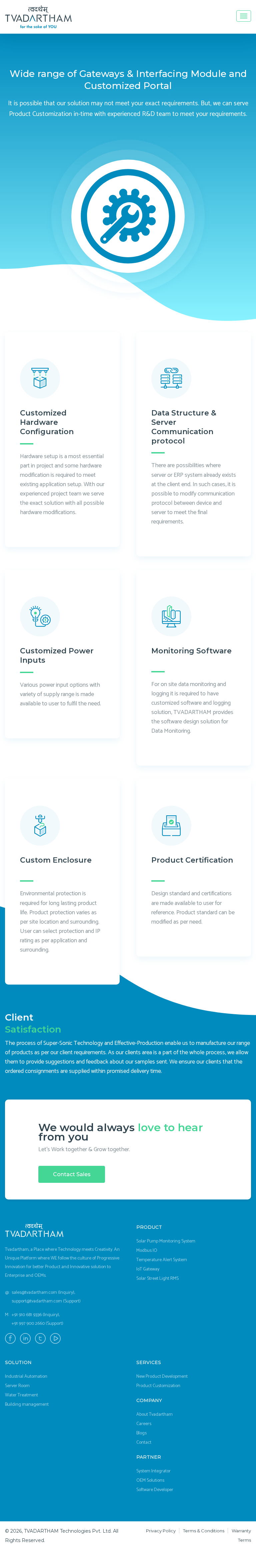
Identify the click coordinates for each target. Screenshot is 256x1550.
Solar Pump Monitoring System (165, 1241)
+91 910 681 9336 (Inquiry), (36, 1315)
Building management (27, 1404)
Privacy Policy (161, 1530)
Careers (143, 1424)
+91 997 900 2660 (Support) (37, 1323)
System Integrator (153, 1471)
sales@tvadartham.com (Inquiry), (43, 1292)
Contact (143, 1442)
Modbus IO (146, 1250)
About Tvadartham (154, 1414)
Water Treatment (21, 1395)
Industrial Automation (26, 1376)
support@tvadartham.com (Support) (46, 1301)
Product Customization (158, 1386)
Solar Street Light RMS (157, 1278)
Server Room (17, 1386)
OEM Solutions (150, 1480)
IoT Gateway (147, 1269)
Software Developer (154, 1490)
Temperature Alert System (161, 1260)
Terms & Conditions (203, 1530)
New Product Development (162, 1376)
